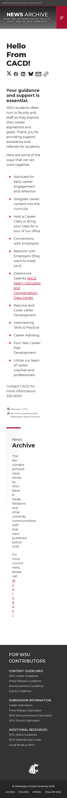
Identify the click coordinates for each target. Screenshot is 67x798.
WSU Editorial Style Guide (25, 739)
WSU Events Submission (24, 720)
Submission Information (30, 700)
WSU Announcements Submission (30, 715)
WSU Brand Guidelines (23, 734)
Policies (24, 792)
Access (10, 792)
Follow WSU (53, 792)
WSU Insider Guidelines (23, 676)
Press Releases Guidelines (25, 681)
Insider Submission (20, 705)
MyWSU (37, 792)
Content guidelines (26, 671)
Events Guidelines (20, 691)
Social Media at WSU (22, 745)
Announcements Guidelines (26, 686)
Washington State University (22, 3)
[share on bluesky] (30, 74)
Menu (61, 17)
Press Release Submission (25, 710)
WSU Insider (13, 598)
